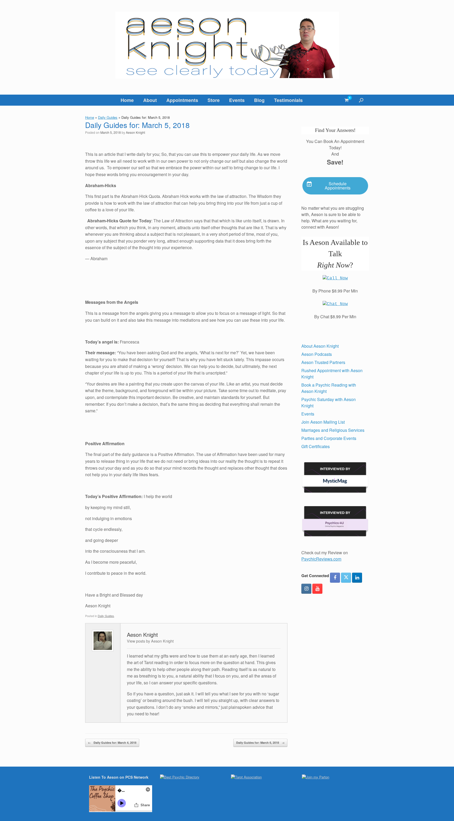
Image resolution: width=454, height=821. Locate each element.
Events (237, 100)
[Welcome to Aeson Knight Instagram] (306, 589)
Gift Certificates (315, 446)
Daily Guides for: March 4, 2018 (112, 743)
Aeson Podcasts (316, 354)
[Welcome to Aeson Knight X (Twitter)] (346, 578)
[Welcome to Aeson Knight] (227, 45)
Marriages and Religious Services (332, 430)
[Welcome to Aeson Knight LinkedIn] (357, 578)
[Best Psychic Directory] (179, 776)
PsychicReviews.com (321, 559)
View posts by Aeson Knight (150, 641)
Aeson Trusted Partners (323, 362)
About (150, 100)
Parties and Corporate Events (328, 438)
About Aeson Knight (320, 346)
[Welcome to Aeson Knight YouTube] (317, 589)
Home (127, 100)
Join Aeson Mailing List (323, 422)
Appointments (182, 100)
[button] (361, 100)
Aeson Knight (135, 132)
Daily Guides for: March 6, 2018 (260, 743)
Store (214, 100)
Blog (259, 100)
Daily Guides (107, 117)
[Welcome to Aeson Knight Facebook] (335, 578)
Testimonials (288, 100)
